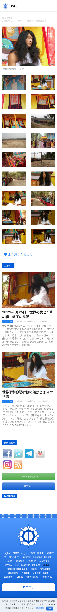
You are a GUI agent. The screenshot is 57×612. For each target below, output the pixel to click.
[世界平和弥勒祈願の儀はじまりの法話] (28, 370)
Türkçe (19, 576)
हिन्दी (16, 564)
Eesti (9, 561)
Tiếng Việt (46, 576)
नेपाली (16, 553)
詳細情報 (40, 608)
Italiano (36, 564)
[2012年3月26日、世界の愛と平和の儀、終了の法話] (28, 290)
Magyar (25, 564)
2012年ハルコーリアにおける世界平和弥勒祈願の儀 (25, 21)
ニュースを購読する (28, 476)
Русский (25, 572)
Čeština (37, 557)
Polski (33, 568)
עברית (8, 564)
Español (8, 576)
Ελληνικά (43, 561)
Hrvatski (26, 557)
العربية (24, 553)
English (7, 553)
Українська (32, 576)
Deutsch (31, 561)
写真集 (9, 18)
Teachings (7, 321)
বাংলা (33, 553)
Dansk (48, 557)
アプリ (29, 486)
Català (40, 553)
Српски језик (40, 572)
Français (19, 561)
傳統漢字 (14, 557)
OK (49, 608)
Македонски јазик (17, 568)
